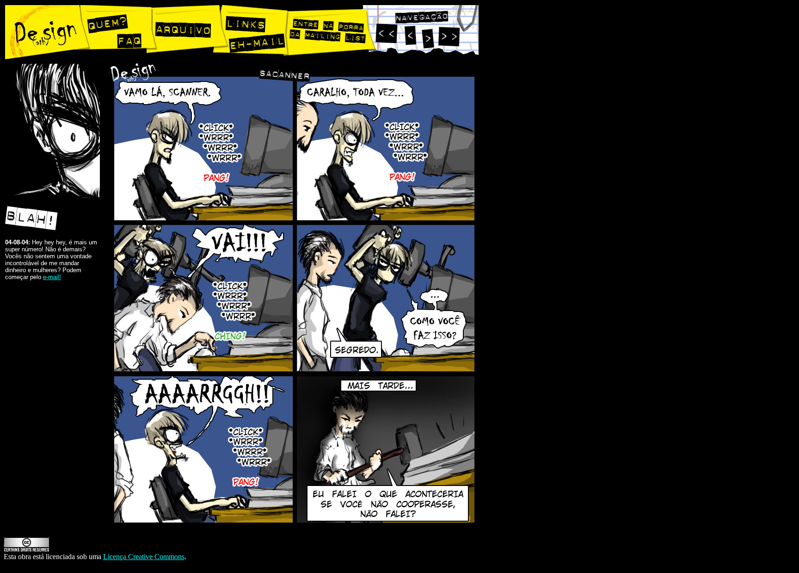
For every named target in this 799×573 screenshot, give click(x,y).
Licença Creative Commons (143, 557)
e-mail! (52, 277)
